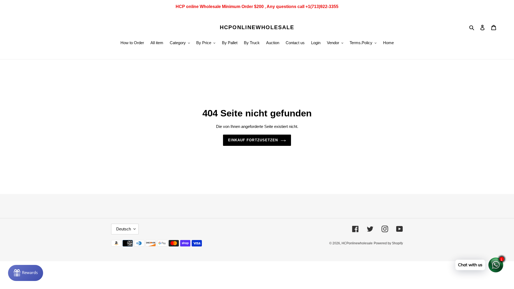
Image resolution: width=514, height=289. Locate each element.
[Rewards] (25, 273)
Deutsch (123, 229)
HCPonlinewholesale (257, 27)
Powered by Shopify (388, 243)
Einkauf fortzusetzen (253, 140)
